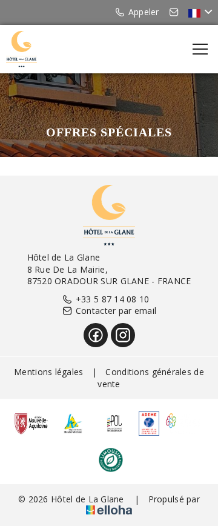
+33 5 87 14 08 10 (113, 299)
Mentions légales (48, 372)
